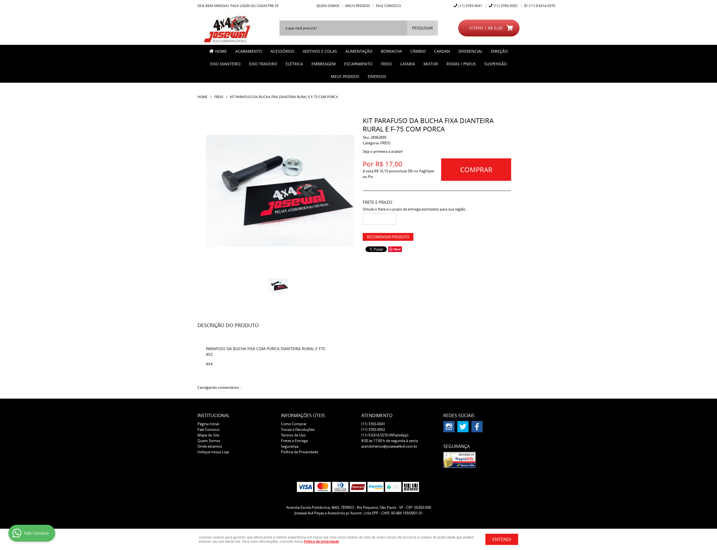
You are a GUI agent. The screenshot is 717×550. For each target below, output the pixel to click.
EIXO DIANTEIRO (225, 63)
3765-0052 (506, 5)
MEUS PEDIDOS (345, 76)
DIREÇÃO (499, 51)
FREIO (386, 63)
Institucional (213, 415)
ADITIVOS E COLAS (320, 51)
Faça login (240, 5)
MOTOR (430, 63)
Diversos (377, 76)
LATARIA (407, 63)
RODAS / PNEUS (461, 63)
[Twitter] (463, 426)
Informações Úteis (303, 415)
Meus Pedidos (357, 5)
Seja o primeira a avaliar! (383, 151)
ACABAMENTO (248, 51)
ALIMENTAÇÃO (359, 51)
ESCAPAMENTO (358, 63)
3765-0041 (470, 5)
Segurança (289, 446)
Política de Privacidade (299, 451)
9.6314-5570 (542, 5)
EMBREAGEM (323, 63)
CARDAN (442, 51)
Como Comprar (294, 423)
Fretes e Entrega (294, 440)
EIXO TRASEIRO (263, 63)
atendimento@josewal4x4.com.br (389, 446)
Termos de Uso (293, 435)
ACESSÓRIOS (282, 51)
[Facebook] (477, 426)
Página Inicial (208, 423)
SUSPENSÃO (495, 63)
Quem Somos (327, 5)
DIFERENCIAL (470, 51)
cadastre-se (268, 5)
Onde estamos (209, 446)
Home (221, 51)
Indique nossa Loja (213, 451)
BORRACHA (391, 51)
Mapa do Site (208, 435)
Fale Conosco (388, 5)
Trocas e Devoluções (298, 429)
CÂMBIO (418, 51)
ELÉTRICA (294, 63)
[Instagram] (449, 426)
